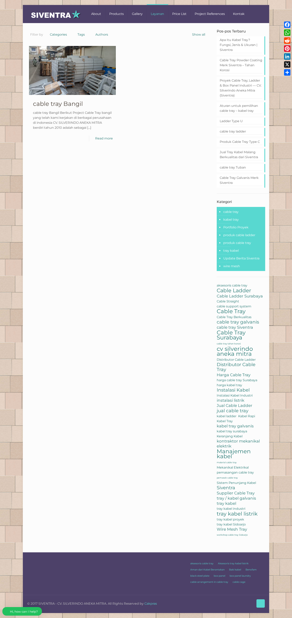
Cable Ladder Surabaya (240, 296)
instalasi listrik (230, 400)
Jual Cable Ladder (234, 405)
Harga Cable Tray (233, 374)
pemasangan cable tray (235, 472)
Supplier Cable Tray (236, 493)
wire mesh (231, 266)
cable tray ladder (233, 131)
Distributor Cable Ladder (236, 360)
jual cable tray (232, 410)
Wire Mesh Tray (232, 529)
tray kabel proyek (230, 519)
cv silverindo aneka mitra (235, 351)
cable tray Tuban (233, 167)
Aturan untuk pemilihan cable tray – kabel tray (239, 108)
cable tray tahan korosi (229, 343)
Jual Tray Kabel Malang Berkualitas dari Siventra (239, 154)
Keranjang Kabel (230, 436)
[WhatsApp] (287, 33)
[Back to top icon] (260, 603)
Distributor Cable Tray (236, 367)
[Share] (287, 72)
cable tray (231, 212)
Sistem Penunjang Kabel (236, 483)
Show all (198, 34)
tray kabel (231, 250)
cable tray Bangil (58, 103)
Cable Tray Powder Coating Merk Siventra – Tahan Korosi (241, 65)
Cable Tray (231, 311)
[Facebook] (287, 25)
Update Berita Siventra (241, 258)
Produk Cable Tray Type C (240, 142)
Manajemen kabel (234, 454)
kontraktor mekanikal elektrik (238, 443)
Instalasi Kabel (233, 390)
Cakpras (150, 603)
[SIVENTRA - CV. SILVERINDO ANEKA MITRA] (56, 14)
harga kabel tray (229, 385)
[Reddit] (287, 41)
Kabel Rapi (246, 416)
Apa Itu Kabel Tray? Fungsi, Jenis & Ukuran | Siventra (238, 45)
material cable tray (227, 462)
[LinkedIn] (287, 56)
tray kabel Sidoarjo (231, 524)
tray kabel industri (231, 509)
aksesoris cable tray (232, 285)
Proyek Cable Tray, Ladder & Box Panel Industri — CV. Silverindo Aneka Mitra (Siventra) (240, 88)
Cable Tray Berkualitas (234, 317)
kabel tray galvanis (235, 426)
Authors (101, 34)
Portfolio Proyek (235, 227)
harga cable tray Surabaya (237, 380)
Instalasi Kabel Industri (235, 395)
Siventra (226, 487)
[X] (287, 64)
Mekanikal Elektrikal (233, 467)
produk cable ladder (239, 235)
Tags (81, 34)
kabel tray (231, 219)
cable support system (234, 306)
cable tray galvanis (238, 322)
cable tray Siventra (235, 327)
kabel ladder (226, 416)
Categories (58, 34)
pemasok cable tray (227, 478)
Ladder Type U (231, 121)
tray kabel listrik (237, 513)
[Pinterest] (287, 49)
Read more (104, 138)
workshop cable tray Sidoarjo (232, 535)
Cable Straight (228, 301)
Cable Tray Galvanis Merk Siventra (239, 180)
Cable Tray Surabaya (231, 335)
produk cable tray (237, 243)
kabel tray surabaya (232, 431)
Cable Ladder (234, 290)
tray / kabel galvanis (236, 498)
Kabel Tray (225, 421)
